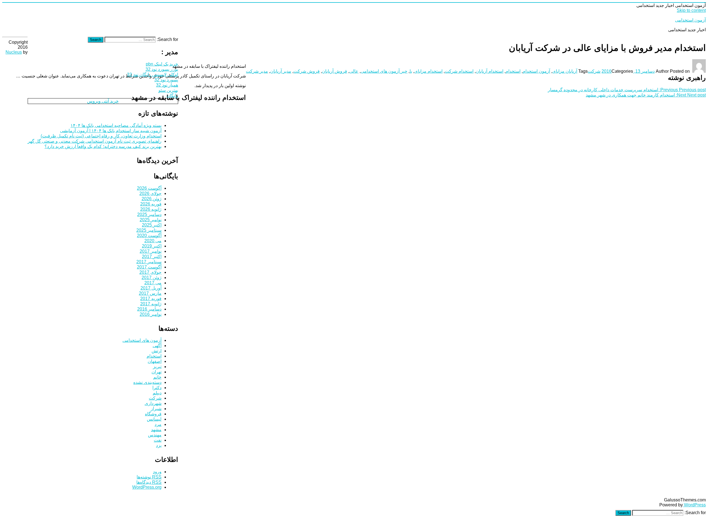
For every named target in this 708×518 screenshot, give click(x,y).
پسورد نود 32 (166, 79)
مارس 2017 (150, 293)
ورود (157, 471)
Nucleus (14, 52)
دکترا (157, 387)
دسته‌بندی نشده (147, 382)
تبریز (157, 366)
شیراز (156, 408)
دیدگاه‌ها (149, 482)
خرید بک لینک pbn (162, 64)
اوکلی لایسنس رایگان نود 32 (152, 74)
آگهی (157, 345)
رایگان (172, 95)
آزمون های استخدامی (142, 340)
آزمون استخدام (536, 71)
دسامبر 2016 (149, 309)
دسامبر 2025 (149, 214)
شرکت (594, 71)
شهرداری (153, 403)
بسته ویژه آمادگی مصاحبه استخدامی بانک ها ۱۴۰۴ (116, 125)
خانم (157, 377)
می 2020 (153, 240)
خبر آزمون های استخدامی (384, 71)
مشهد (156, 429)
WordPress (694, 505)
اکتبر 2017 (152, 256)
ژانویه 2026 (151, 209)
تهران (157, 371)
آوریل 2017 (151, 288)
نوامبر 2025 (151, 219)
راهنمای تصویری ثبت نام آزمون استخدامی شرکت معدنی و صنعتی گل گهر (95, 141)
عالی (353, 71)
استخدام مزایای (428, 71)
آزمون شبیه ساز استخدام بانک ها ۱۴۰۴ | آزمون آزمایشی (111, 130)
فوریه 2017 (151, 298)
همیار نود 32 (167, 85)
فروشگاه (153, 414)
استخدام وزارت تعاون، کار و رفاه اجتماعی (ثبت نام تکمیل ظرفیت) (101, 136)
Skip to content (691, 10)
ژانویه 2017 (151, 303)
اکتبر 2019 (152, 246)
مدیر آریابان (280, 71)
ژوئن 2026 (152, 198)
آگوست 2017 (149, 267)
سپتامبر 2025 (149, 230)
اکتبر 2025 (152, 225)
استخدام (513, 71)
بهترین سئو (168, 90)
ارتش (157, 350)
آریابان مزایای (564, 71)
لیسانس (154, 419)
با (411, 71)
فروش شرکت (306, 71)
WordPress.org (147, 487)
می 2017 (153, 282)
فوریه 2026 (151, 204)
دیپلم (157, 393)
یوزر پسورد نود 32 (161, 69)
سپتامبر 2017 (149, 261)
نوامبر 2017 (151, 251)
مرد (158, 424)
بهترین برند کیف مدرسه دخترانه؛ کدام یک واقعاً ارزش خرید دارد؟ (103, 146)
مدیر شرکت (257, 71)
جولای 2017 (150, 272)
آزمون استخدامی (690, 20)
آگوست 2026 (149, 188)
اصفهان (155, 361)
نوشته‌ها (149, 477)
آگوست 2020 (149, 235)
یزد (159, 445)
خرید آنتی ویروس (103, 101)
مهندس (155, 435)
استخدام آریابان (489, 71)
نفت (158, 440)
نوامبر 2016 (151, 314)
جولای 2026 (150, 193)
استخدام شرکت (459, 71)
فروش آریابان (334, 71)
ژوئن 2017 (152, 277)
